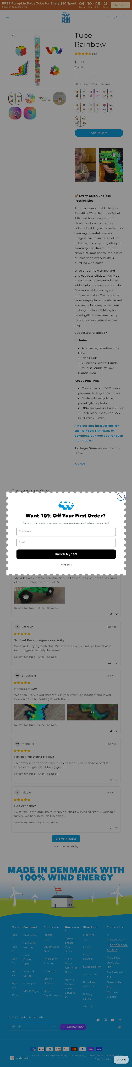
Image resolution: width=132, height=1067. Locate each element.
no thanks (66, 565)
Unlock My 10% (66, 554)
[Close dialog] (121, 497)
